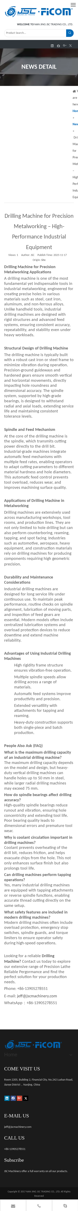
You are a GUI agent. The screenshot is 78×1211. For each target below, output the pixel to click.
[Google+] (64, 45)
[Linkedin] (52, 45)
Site (43, 260)
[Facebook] (58, 45)
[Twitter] (71, 45)
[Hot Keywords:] (70, 33)
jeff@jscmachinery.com (37, 996)
